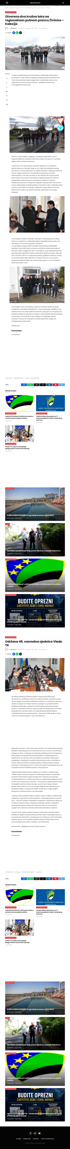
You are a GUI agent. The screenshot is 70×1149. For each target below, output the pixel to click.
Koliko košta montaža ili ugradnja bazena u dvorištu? (30, 515)
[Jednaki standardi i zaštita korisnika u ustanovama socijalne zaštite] (19, 403)
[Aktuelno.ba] (35, 3)
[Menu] (7, 3)
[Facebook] (7, 78)
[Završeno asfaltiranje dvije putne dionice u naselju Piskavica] (35, 539)
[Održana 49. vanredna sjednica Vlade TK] (35, 674)
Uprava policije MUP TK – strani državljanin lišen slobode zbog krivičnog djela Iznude (34, 621)
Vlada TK (38, 872)
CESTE (27, 378)
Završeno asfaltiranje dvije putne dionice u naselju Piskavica (33, 551)
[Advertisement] (37, 101)
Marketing (27, 1139)
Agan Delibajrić (18, 378)
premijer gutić (35, 378)
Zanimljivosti (9, 488)
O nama (18, 1139)
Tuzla (7, 524)
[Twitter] (7, 82)
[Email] (7, 104)
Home (6, 7)
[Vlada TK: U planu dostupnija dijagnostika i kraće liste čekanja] (19, 433)
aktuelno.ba (13, 28)
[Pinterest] (7, 95)
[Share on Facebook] (13, 32)
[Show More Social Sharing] (23, 32)
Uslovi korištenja (47, 1139)
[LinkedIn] (7, 91)
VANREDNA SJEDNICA (28, 872)
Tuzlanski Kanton (11, 12)
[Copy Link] (20, 32)
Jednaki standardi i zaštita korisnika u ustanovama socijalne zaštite (19, 417)
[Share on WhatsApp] (17, 32)
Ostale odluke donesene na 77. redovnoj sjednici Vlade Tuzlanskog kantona (49, 418)
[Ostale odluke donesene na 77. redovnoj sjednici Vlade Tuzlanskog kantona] (50, 403)
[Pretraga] (63, 3)
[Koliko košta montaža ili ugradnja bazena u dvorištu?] (35, 504)
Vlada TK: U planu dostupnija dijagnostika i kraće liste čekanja (17, 448)
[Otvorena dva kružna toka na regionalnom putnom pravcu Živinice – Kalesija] (35, 53)
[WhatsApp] (7, 87)
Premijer (17, 872)
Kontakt (36, 1139)
